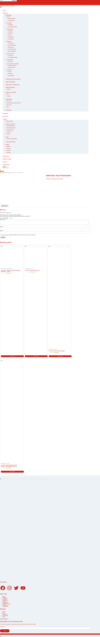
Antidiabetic (9, 69)
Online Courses (9, 121)
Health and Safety (9, 268)
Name (1, 226)
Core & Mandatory (11, 125)
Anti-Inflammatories (12, 26)
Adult (8, 94)
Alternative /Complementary (13, 84)
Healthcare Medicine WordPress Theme (8, 634)
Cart (4, 612)
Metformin (10, 73)
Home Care (5, 116)
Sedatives (9, 41)
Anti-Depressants (12, 45)
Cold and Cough (10, 53)
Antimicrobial (10, 29)
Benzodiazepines (12, 49)
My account (5, 615)
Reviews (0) (4, 205)
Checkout (5, 614)
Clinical (8, 133)
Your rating (3, 218)
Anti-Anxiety (10, 43)
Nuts (8, 107)
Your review (3, 219)
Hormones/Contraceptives (13, 63)
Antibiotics (10, 30)
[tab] (4, 206)
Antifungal (10, 32)
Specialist (9, 131)
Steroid (8, 16)
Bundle (7, 144)
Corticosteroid (11, 20)
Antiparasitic (11, 37)
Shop (4, 616)
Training (5, 119)
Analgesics (10, 24)
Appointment (6, 164)
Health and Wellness (10, 81)
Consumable (9, 99)
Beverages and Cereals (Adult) (14, 102)
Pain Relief (9, 23)
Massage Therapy (7, 159)
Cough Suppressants (12, 57)
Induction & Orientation (12, 138)
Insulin (9, 71)
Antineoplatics (10, 59)
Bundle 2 (9, 148)
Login (2, 171)
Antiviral (10, 34)
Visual (7, 137)
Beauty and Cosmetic (11, 92)
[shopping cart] (1, 4)
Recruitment (6, 156)
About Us (5, 161)
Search (14, 0)
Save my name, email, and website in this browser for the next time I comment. (18, 234)
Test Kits (8, 89)
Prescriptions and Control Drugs (13, 79)
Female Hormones (12, 65)
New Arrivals (8, 110)
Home (4, 10)
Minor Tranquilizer (12, 51)
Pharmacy (5, 13)
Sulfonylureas (11, 75)
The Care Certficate (10, 141)
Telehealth (5, 113)
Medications (8, 15)
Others (61, 178)
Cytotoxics (10, 61)
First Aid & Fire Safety (11, 127)
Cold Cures (10, 55)
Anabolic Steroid (12, 18)
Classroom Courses (10, 124)
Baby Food (9, 100)
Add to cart (12, 356)
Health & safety (10, 129)
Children (9, 96)
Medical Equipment (10, 87)
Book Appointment (4, 618)
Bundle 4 (9, 152)
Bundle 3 (9, 150)
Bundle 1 (8, 146)
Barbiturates (11, 47)
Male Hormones (11, 67)
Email (1, 230)
